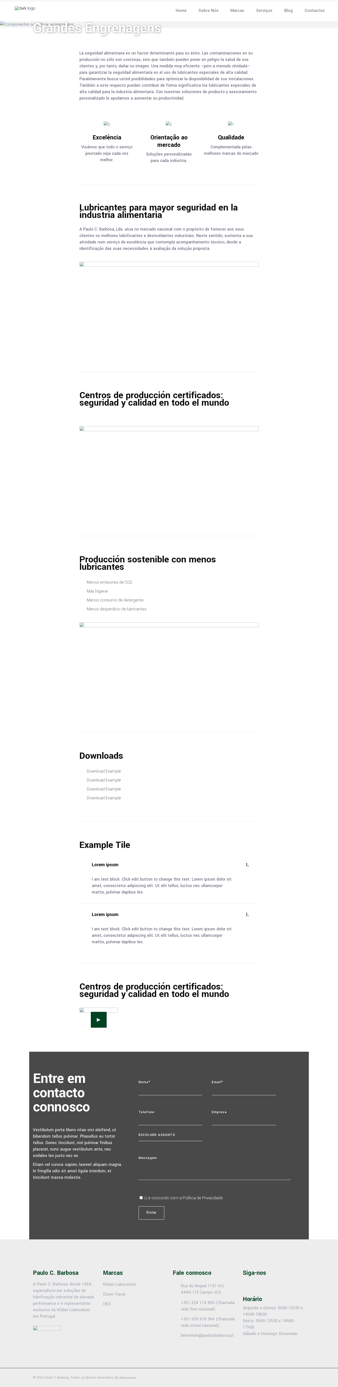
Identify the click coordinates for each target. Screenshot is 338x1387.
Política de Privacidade (203, 1198)
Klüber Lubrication (119, 1284)
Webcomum (127, 1378)
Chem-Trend (114, 1294)
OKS (107, 1304)
